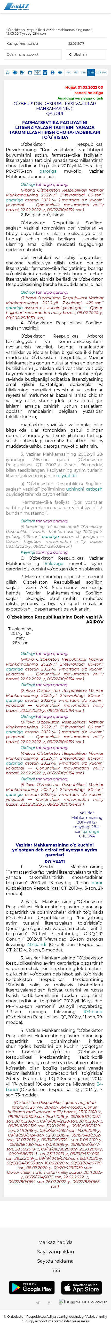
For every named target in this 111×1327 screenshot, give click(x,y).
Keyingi (28, 552)
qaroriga (48, 171)
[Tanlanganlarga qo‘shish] (7, 72)
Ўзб (83, 72)
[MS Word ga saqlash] (45, 72)
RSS (55, 1270)
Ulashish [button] (80, 54)
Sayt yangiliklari (55, 1252)
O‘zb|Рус (101, 72)
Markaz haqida (55, 1242)
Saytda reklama (55, 1261)
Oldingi (28, 184)
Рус (68, 72)
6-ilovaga (57, 563)
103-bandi (93, 1011)
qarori (98, 882)
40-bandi (36, 944)
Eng (76, 72)
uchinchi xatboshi (84, 489)
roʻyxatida (66, 475)
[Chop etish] (52, 72)
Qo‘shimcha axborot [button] (22, 54)
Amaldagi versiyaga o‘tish (80, 98)
